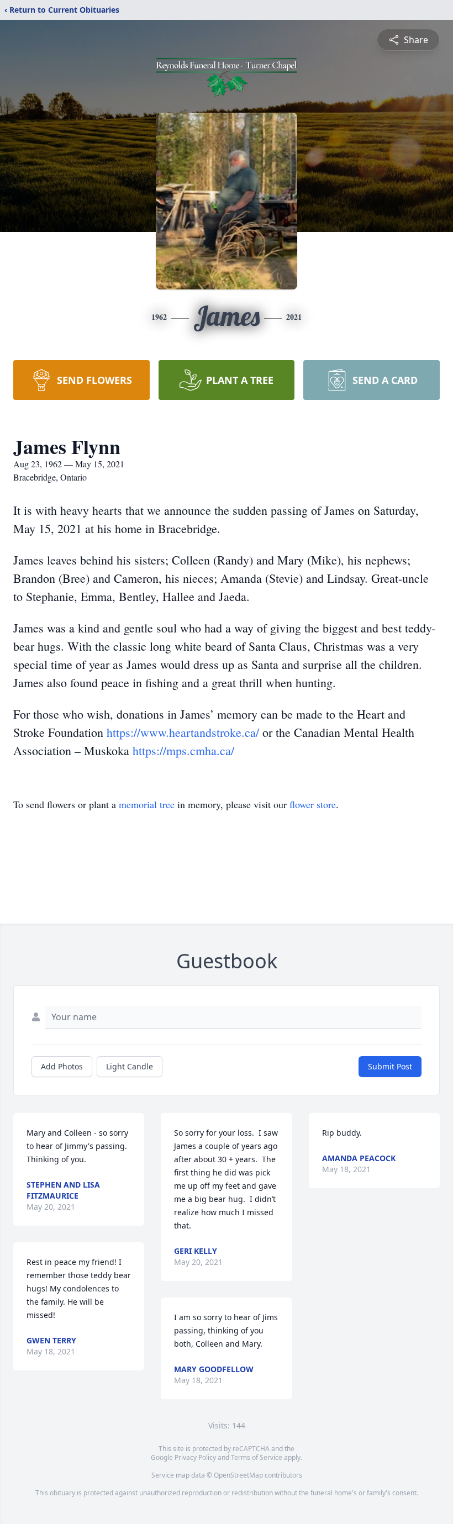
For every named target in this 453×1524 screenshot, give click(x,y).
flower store (312, 804)
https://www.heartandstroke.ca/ (184, 732)
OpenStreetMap (238, 1475)
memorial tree (147, 804)
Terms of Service (256, 1457)
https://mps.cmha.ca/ (183, 750)
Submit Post (390, 1066)
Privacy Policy (195, 1457)
